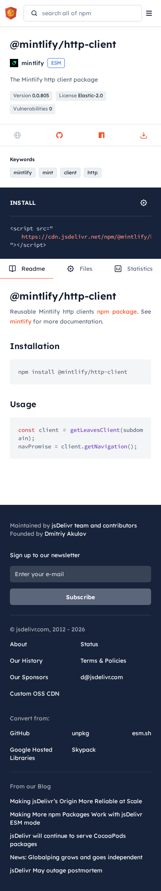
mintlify (20, 321)
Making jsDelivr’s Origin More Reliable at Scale (76, 801)
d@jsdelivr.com (101, 677)
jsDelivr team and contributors (94, 525)
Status (89, 644)
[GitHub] (59, 135)
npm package (117, 311)
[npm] (101, 135)
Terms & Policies (103, 660)
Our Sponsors (29, 677)
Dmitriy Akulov (65, 533)
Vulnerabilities (32, 109)
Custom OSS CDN (34, 693)
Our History (26, 660)
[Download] (143, 135)
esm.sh (141, 733)
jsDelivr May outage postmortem (56, 870)
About (18, 644)
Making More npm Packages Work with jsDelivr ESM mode (76, 818)
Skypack (84, 749)
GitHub (20, 733)
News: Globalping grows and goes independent (76, 857)
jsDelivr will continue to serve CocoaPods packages (68, 840)
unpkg (80, 733)
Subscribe (80, 597)
